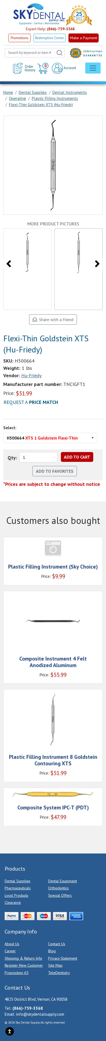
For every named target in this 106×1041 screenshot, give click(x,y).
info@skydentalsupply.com (40, 1014)
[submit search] (59, 52)
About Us (12, 943)
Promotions (20, 38)
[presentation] (8, 263)
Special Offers (60, 895)
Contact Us (56, 943)
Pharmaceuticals (18, 888)
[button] (44, 68)
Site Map (55, 965)
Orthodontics (58, 888)
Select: (9, 427)
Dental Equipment (62, 881)
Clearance (13, 902)
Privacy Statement (62, 958)
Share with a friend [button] (55, 319)
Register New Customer (24, 965)
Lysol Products (16, 895)
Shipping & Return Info (23, 958)
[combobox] (35, 52)
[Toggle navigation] (93, 68)
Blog (52, 950)
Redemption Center (49, 38)
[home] (39, 14)
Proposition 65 (17, 972)
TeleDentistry (59, 972)
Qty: (12, 458)
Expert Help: (50, 28)
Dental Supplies (17, 881)
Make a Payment (83, 37)
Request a (31, 402)
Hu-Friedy (31, 375)
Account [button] (69, 68)
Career (10, 950)
